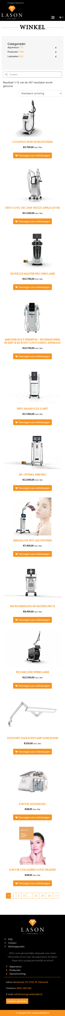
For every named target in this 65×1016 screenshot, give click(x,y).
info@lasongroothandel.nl (28, 994)
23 (35, 895)
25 (49, 895)
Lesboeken (13, 56)
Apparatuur (13, 47)
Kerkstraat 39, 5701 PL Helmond (30, 982)
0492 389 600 (23, 988)
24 (42, 895)
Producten (13, 51)
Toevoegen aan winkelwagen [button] (34, 155)
